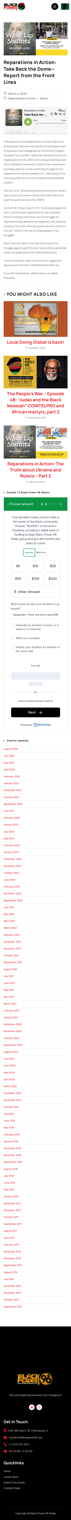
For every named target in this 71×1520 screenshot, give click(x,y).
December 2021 (12, 941)
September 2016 (13, 1265)
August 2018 (10, 1169)
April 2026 (9, 769)
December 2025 (13, 790)
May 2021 (9, 989)
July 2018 (9, 1175)
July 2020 (9, 1058)
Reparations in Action (22, 98)
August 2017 (10, 1230)
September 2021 (13, 962)
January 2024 (11, 852)
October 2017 (11, 1217)
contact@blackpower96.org (25, 1437)
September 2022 (13, 900)
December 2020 (13, 1024)
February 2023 (12, 886)
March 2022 (10, 927)
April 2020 (9, 1079)
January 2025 (11, 824)
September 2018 (13, 1162)
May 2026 (9, 762)
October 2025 (11, 797)
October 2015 (11, 1299)
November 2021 (12, 948)
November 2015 (12, 1292)
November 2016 (12, 1258)
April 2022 (9, 921)
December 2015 (12, 1286)
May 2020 (9, 1072)
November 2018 (12, 1155)
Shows (44, 98)
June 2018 (9, 1182)
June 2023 (9, 879)
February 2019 (11, 1134)
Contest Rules (12, 1488)
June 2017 (9, 1237)
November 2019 (12, 1100)
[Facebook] (32, 1407)
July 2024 (9, 831)
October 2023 (11, 872)
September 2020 (13, 1045)
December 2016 (12, 1251)
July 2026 (9, 755)
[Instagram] (39, 1407)
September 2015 (13, 1306)
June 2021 (9, 983)
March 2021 (10, 1003)
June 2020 (9, 1065)
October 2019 (11, 1107)
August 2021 (10, 969)
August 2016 (10, 1272)
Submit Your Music (14, 1482)
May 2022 (9, 914)
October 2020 (11, 1038)
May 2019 (9, 1127)
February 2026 (12, 776)
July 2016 (9, 1279)
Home (7, 1471)
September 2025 (13, 804)
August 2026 (11, 748)
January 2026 (11, 783)
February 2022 (12, 934)
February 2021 (11, 1010)
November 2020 (13, 1031)
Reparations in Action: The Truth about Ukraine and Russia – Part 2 (35, 470)
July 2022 (9, 907)
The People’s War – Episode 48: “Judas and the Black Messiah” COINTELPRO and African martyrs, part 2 (35, 403)
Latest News (11, 1477)
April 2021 (9, 996)
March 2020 (10, 1086)
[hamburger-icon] (65, 6)
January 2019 (11, 1141)
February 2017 (11, 1244)
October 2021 (11, 955)
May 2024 (9, 838)
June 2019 (9, 1120)
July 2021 (9, 976)
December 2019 (12, 1093)
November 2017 (12, 1210)
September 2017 (13, 1224)
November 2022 (13, 893)
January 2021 (11, 1017)
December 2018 (12, 1148)
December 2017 (12, 1203)
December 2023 (12, 859)
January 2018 (11, 1196)
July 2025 (9, 810)
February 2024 (12, 845)
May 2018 (9, 1189)
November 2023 (12, 866)
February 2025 (12, 817)
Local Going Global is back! (35, 342)
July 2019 (9, 1113)
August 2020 (11, 1051)
